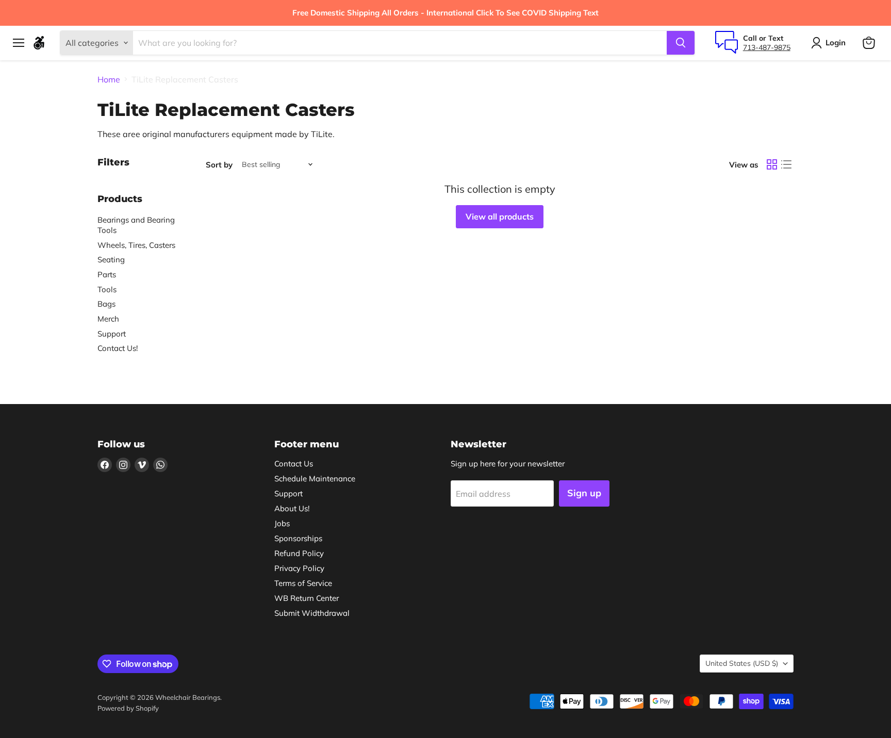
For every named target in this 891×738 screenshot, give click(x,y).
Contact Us (293, 463)
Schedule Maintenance (314, 478)
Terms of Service (303, 583)
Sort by (219, 164)
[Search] (681, 43)
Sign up (584, 493)
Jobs (282, 523)
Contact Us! (117, 348)
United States (741, 663)
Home (108, 79)
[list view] (786, 164)
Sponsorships (298, 538)
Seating (111, 259)
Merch (108, 319)
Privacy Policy (299, 568)
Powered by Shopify (128, 708)
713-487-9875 (766, 47)
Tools (107, 289)
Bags (106, 304)
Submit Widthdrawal (312, 613)
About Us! (291, 508)
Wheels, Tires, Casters (136, 245)
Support (111, 334)
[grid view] (772, 164)
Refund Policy (299, 553)
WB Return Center (306, 598)
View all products (500, 216)
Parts (106, 274)
